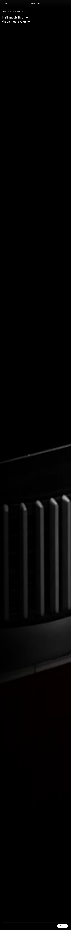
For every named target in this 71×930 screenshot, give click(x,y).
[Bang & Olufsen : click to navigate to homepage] (35, 3)
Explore (62, 926)
